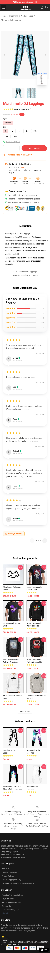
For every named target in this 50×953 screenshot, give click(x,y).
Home (3, 16)
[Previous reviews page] (32, 540)
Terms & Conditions (9, 872)
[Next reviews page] (44, 540)
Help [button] (45, 950)
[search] (42, 7)
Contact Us (6, 906)
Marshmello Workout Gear (21, 16)
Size (5, 127)
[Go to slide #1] (18, 93)
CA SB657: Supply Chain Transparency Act (18, 883)
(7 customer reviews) (22, 109)
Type (5, 119)
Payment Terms (8, 899)
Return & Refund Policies (11, 902)
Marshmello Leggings (11, 20)
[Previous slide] (5, 55)
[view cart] (46, 7)
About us (5, 869)
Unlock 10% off (5, 941)
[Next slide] (45, 55)
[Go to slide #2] (32, 93)
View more (25, 711)
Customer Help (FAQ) (10, 910)
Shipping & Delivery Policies (12, 895)
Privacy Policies (8, 876)
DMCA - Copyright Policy (11, 880)
